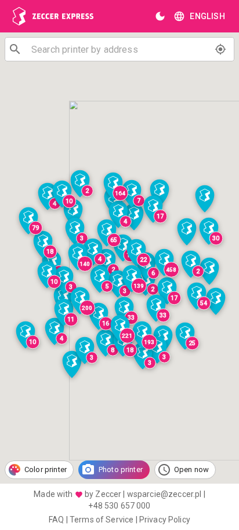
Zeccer (108, 494)
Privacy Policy (164, 519)
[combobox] (119, 49)
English (207, 16)
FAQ (56, 519)
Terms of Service (101, 519)
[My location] (220, 49)
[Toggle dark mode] (160, 16)
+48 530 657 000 (119, 505)
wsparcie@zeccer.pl (164, 494)
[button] (80, 302)
